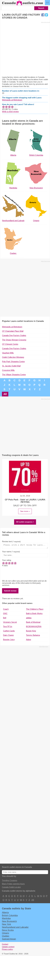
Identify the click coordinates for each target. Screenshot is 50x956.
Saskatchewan (9, 939)
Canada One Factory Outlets (14, 335)
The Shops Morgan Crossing (14, 340)
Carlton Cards (9, 631)
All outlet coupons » (25, 522)
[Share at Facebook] (42, 14)
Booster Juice (9, 639)
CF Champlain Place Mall (12, 331)
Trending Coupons (9, 880)
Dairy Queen (8, 635)
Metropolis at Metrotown (12, 100)
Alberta (5, 912)
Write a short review (10, 111)
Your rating (6, 560)
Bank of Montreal (33, 622)
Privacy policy (7, 949)
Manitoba (6, 918)
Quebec (5, 936)
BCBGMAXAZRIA (33, 626)
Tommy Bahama (33, 635)
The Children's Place (34, 609)
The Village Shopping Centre (14, 374)
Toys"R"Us (7, 626)
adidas (29, 618)
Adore (28, 639)
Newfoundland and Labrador (15, 927)
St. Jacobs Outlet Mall (11, 366)
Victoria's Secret (10, 622)
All (5, 394)
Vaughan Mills (8, 353)
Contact (5, 944)
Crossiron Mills (8, 370)
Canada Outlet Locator (11, 887)
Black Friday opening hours (13, 884)
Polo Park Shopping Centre (13, 361)
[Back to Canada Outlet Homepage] (22, 5)
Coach (6, 609)
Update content (8, 947)
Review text (11, 541)
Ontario (5, 933)
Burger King (31, 631)
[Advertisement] (25, 49)
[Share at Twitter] (46, 14)
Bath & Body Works (34, 613)
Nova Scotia (8, 930)
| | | (47, 2)
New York (6, 924)
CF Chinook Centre (10, 344)
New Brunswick (9, 921)
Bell (4, 618)
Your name (11, 551)
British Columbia (10, 915)
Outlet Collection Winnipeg (13, 357)
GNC (5, 613)
